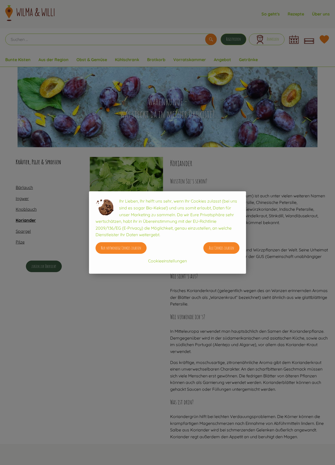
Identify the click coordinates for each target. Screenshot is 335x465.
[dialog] (167, 232)
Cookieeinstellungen (167, 260)
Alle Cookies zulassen (221, 248)
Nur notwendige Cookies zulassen (121, 248)
